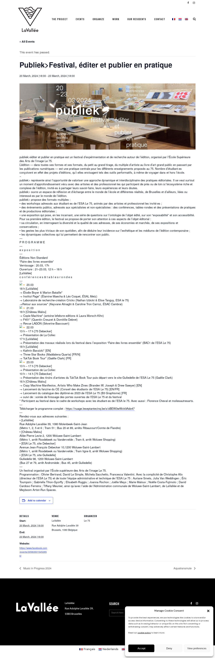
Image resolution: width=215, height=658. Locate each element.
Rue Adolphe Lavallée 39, (79, 608)
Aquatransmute (183, 568)
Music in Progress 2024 (37, 568)
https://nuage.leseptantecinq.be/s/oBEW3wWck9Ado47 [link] (100, 408)
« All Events (27, 41)
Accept (141, 648)
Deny (169, 648)
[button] (208, 611)
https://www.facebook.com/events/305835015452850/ (33, 551)
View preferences (196, 648)
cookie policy (144, 632)
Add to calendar (37, 500)
